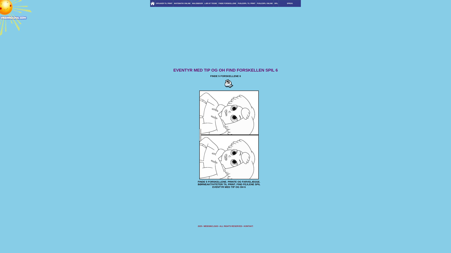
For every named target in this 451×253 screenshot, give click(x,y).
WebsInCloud (211, 226)
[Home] (153, 3)
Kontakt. (248, 226)
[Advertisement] (225, 49)
